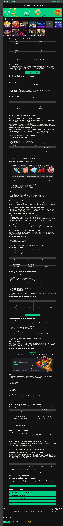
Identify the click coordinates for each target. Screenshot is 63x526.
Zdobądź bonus (31, 266)
